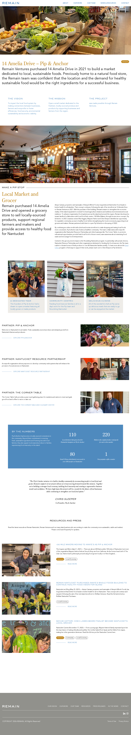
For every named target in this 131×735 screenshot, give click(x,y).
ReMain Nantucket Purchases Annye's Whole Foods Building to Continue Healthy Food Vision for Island (91, 584)
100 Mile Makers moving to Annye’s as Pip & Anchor (84, 544)
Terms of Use (111, 721)
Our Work (77, 3)
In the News (113, 706)
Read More (72, 564)
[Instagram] (127, 713)
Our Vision (52, 706)
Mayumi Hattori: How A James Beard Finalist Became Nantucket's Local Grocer (92, 622)
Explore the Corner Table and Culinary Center (33, 405)
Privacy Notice (124, 721)
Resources (85, 706)
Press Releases (99, 706)
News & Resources (108, 3)
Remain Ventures (65, 685)
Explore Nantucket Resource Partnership (31, 371)
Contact (125, 3)
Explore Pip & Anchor (22, 338)
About (65, 3)
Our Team (91, 3)
